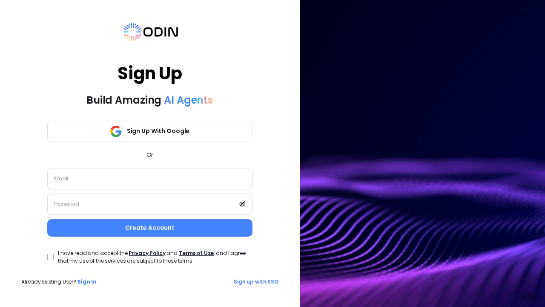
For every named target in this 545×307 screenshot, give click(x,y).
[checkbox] (50, 257)
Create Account (150, 227)
